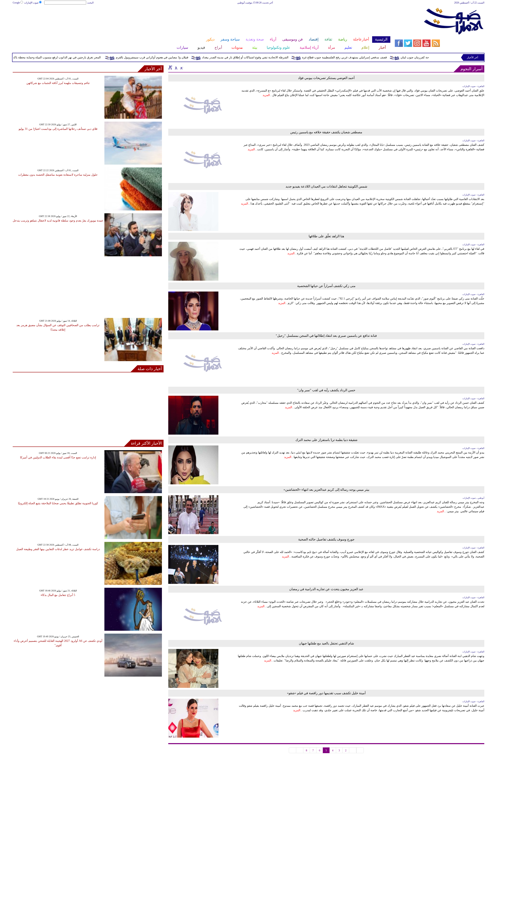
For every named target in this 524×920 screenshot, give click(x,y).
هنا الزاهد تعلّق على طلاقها (326, 236)
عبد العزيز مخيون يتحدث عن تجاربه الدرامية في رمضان (326, 589)
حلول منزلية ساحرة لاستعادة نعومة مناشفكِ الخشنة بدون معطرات (58, 174)
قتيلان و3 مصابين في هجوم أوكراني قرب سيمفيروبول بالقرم (183, 57)
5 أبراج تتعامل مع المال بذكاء (58, 595)
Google (16, 2)
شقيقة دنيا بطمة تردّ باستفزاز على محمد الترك (326, 440)
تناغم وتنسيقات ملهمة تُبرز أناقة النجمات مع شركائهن (58, 83)
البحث (90, 2)
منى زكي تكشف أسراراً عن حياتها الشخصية (326, 286)
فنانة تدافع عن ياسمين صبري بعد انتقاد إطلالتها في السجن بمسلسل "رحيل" (326, 335)
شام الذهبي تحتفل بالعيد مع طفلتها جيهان (326, 643)
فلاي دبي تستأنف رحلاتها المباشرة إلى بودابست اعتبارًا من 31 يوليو (58, 128)
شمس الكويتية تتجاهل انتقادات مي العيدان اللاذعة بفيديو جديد (326, 186)
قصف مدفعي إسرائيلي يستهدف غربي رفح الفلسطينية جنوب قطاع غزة (375, 57)
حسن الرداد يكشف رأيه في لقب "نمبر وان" (326, 390)
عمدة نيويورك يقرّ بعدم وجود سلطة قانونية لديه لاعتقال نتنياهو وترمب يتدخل (58, 220)
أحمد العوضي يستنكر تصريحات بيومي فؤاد (326, 78)
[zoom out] (181, 67)
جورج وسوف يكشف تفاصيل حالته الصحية (326, 539)
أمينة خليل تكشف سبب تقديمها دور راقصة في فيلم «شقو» (326, 693)
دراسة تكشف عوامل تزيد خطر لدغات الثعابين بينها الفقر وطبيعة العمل (58, 549)
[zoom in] (170, 67)
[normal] (176, 67)
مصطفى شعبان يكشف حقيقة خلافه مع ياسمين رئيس (326, 132)
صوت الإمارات (31, 2)
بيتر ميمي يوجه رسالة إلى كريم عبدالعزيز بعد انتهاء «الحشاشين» (326, 489)
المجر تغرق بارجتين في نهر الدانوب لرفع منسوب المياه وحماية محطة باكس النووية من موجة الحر (73, 57)
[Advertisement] (201, 18)
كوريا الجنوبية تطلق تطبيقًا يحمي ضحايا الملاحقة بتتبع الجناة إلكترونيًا (58, 503)
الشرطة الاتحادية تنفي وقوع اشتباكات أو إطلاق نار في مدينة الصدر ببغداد (276, 57)
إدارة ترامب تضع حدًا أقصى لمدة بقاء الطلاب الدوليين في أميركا (58, 457)
